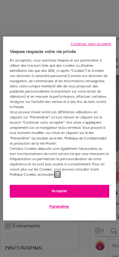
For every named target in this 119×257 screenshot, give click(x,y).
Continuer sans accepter (91, 44)
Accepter (60, 191)
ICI (57, 174)
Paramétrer (59, 206)
